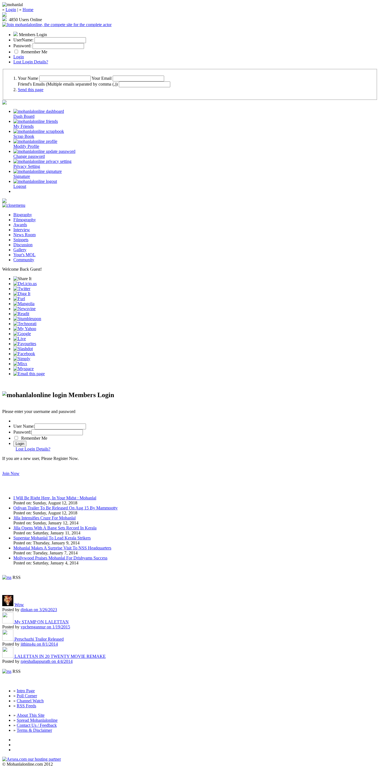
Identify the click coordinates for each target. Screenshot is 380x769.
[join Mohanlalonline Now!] (4, 15)
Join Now (10, 473)
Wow (19, 604)
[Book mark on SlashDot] (23, 348)
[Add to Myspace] (23, 368)
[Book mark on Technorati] (24, 323)
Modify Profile (26, 146)
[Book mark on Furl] (19, 298)
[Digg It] (21, 293)
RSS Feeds (26, 705)
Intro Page (26, 690)
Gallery (19, 249)
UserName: (23, 40)
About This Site (31, 715)
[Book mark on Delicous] (25, 283)
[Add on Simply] (21, 358)
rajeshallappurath (47, 661)
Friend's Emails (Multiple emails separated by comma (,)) (68, 84)
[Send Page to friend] (29, 373)
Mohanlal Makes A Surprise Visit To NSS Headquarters (62, 548)
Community (23, 259)
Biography (22, 214)
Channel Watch (30, 700)
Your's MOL (24, 254)
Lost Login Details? (30, 61)
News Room (24, 234)
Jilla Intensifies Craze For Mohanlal (44, 518)
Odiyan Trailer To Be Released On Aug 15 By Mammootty (65, 508)
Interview (21, 229)
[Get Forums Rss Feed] (6, 671)
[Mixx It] (20, 363)
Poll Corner (27, 695)
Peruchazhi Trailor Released (39, 639)
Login (11, 9)
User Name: (23, 426)
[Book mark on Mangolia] (23, 303)
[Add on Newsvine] (24, 308)
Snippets (20, 239)
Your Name (28, 78)
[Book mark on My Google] (22, 333)
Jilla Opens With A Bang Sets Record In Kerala (55, 528)
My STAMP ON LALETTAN (41, 621)
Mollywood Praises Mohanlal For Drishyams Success (60, 558)
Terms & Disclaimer (34, 730)
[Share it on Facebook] (24, 353)
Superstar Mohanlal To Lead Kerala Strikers (52, 538)
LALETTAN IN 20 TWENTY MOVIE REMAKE (60, 656)
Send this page (30, 89)
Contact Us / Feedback (37, 725)
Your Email (102, 78)
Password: (22, 45)
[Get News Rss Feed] (6, 577)
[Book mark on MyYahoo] (24, 328)
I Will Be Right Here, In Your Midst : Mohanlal (54, 498)
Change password (29, 156)
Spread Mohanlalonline (37, 720)
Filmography (24, 219)
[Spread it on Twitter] (21, 288)
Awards (20, 224)
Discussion (23, 244)
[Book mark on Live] (19, 338)
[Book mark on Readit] (21, 313)
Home (28, 9)
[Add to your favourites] (24, 343)
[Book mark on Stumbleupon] (27, 318)
